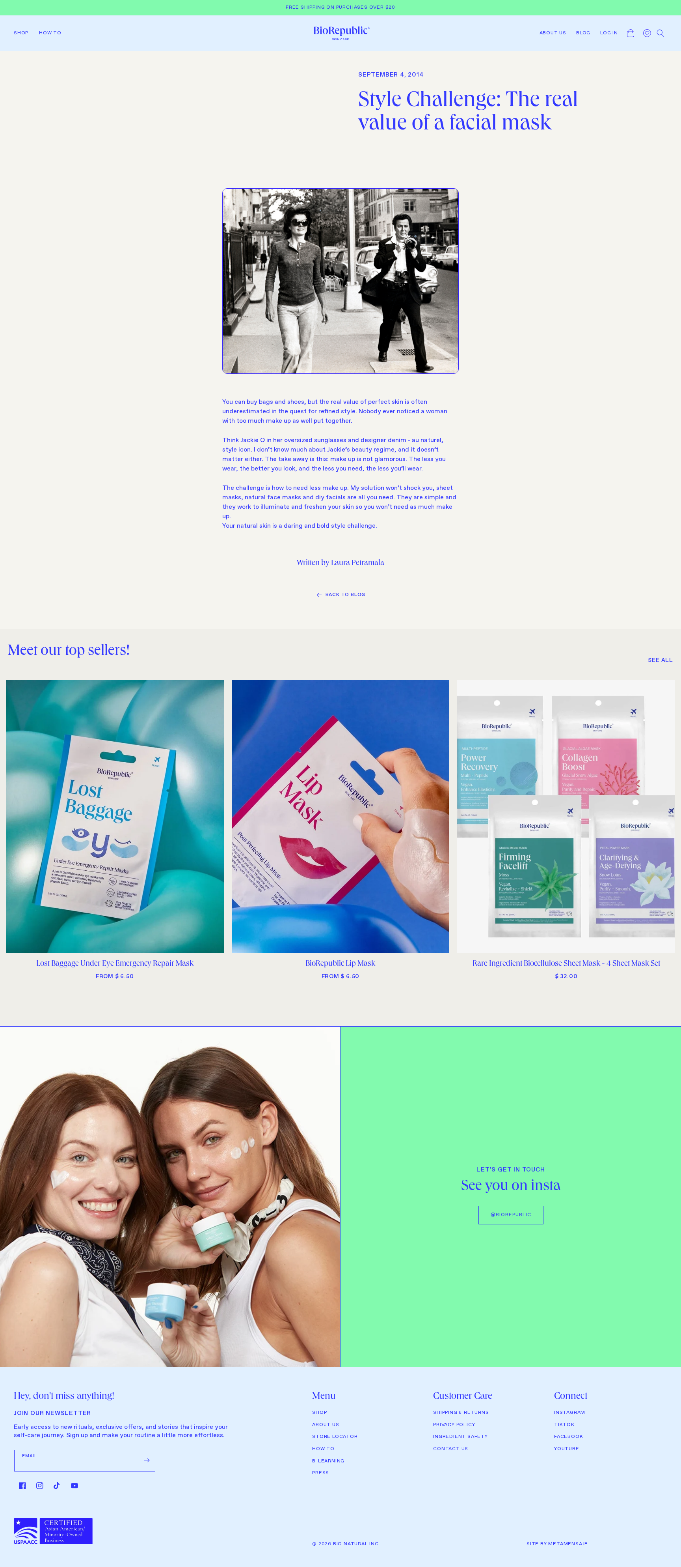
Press (320, 1473)
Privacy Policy (454, 1425)
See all (660, 660)
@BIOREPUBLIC (511, 1215)
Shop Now (114, 943)
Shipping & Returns (461, 1412)
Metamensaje (568, 1544)
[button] (23, 33)
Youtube (566, 1449)
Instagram (569, 1412)
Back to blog (346, 594)
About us (325, 1425)
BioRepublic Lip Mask (340, 964)
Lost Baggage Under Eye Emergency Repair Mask (115, 964)
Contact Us (450, 1449)
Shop (319, 1412)
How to (323, 1449)
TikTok (564, 1425)
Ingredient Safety (460, 1436)
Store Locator (334, 1436)
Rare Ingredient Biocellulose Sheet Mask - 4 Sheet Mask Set (566, 964)
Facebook (568, 1436)
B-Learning (328, 1461)
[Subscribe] (146, 1460)
